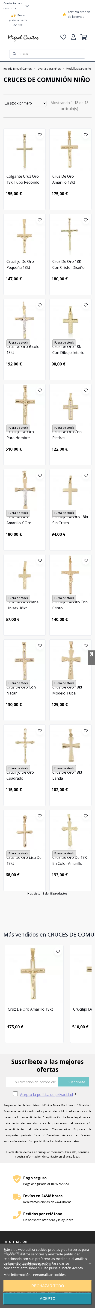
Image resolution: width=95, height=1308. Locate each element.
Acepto (47, 1299)
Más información (16, 1274)
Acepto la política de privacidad (46, 1094)
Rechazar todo (47, 1286)
